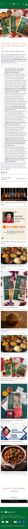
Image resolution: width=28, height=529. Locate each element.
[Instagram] (11, 512)
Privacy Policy (17, 515)
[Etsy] (14, 512)
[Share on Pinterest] (6, 172)
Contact (10, 515)
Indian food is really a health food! (9, 307)
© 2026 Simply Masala (7, 526)
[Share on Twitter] (3, 172)
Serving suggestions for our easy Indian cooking (13, 472)
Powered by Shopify (19, 526)
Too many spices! (5, 354)
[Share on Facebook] (1, 172)
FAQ (2, 519)
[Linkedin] (9, 512)
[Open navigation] (2, 4)
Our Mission (4, 515)
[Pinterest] (3, 512)
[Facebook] (1, 512)
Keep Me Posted (14, 501)
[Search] (23, 4)
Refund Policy (14, 517)
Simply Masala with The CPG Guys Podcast (12, 441)
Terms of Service (5, 517)
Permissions (22, 517)
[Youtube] (6, 512)
